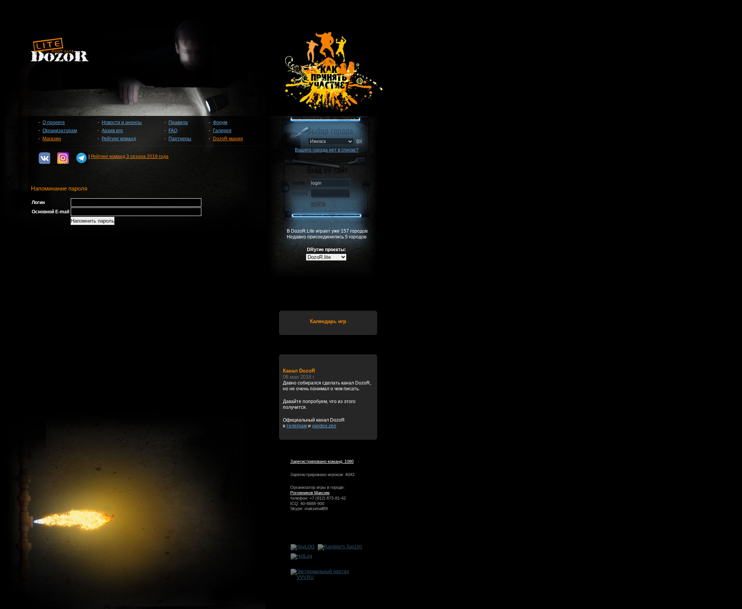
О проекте (54, 122)
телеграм (296, 426)
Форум (220, 122)
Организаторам (60, 130)
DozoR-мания (228, 138)
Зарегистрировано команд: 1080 (322, 461)
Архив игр (112, 130)
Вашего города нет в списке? (327, 150)
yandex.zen (324, 426)
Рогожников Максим (310, 492)
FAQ (172, 130)
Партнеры (179, 138)
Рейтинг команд (119, 138)
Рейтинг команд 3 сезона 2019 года (129, 156)
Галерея (222, 130)
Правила (178, 122)
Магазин (52, 138)
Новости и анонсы (122, 122)
